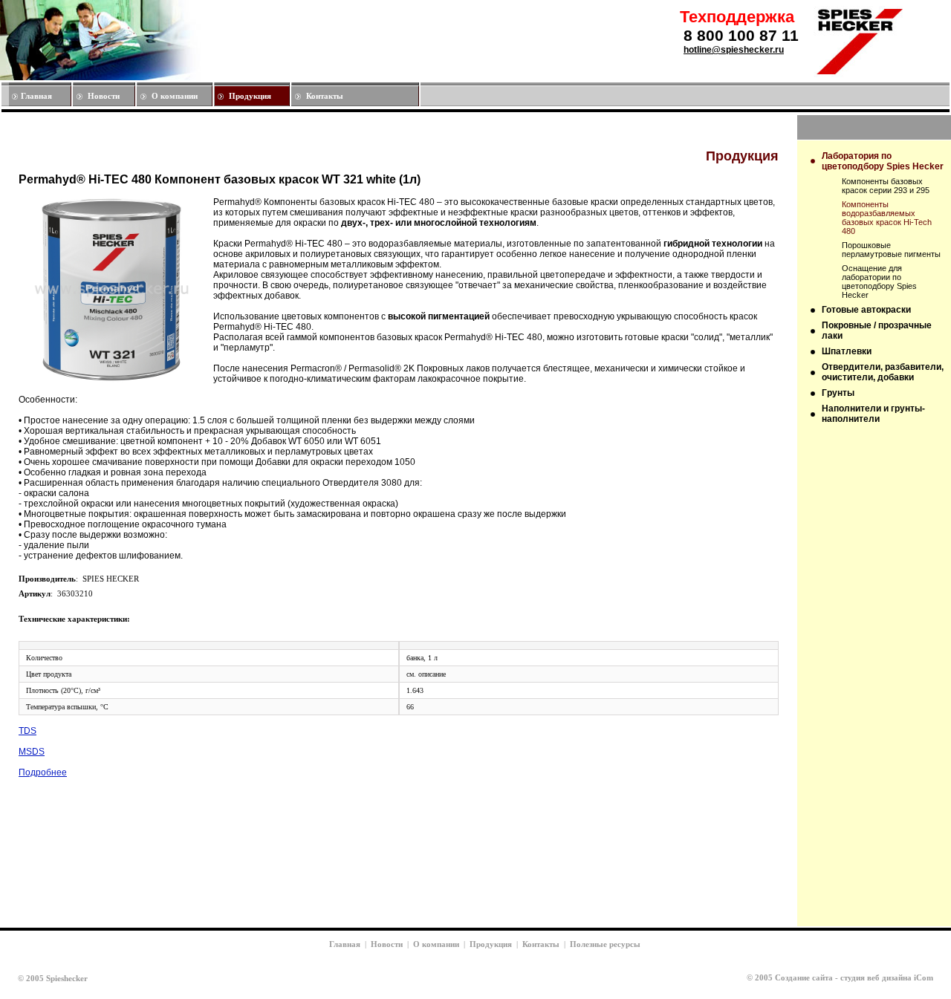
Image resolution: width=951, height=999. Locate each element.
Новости (104, 95)
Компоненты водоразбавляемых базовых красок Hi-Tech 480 (887, 217)
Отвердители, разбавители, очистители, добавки (883, 372)
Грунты (838, 393)
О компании (175, 95)
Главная (36, 95)
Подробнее (43, 772)
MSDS (32, 751)
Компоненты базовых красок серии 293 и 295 (885, 186)
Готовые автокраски (866, 310)
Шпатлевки (847, 351)
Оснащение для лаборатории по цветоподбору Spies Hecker (879, 281)
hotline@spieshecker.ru (734, 50)
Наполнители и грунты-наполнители (873, 413)
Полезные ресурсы (605, 944)
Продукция (250, 95)
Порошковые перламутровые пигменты (891, 249)
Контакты (324, 95)
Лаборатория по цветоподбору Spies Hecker (883, 161)
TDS (27, 731)
